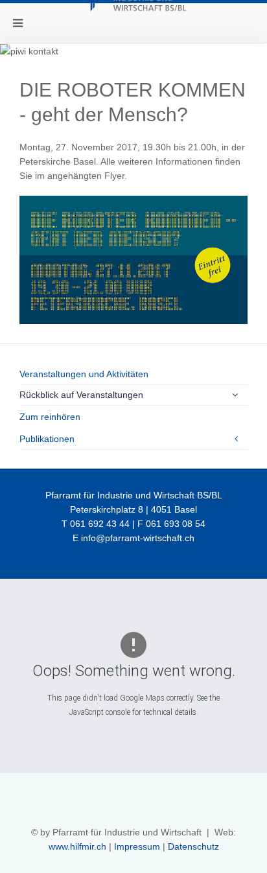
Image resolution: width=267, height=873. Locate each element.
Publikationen (47, 439)
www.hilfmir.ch (77, 846)
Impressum (137, 846)
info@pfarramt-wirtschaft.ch (137, 538)
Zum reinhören (49, 417)
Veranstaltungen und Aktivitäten (83, 374)
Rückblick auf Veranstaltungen (81, 395)
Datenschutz (193, 846)
